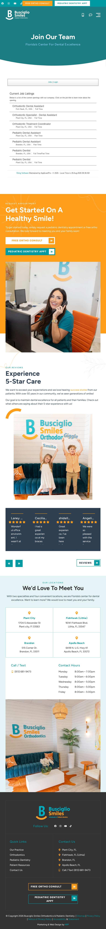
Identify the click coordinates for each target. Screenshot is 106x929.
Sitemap (81, 916)
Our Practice (17, 849)
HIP (67, 924)
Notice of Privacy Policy (40, 919)
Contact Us (16, 870)
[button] (98, 15)
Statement (73, 919)
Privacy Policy (93, 916)
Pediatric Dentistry (20, 859)
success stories (78, 389)
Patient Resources (20, 865)
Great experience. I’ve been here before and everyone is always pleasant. (64, 534)
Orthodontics (17, 854)
